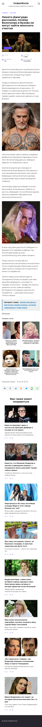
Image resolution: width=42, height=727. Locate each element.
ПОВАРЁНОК (21, 3)
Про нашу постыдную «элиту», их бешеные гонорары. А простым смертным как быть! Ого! (19, 544)
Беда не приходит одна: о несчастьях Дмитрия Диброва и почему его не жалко (19, 427)
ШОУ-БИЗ (8, 48)
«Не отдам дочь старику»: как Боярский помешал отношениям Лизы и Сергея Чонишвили (19, 661)
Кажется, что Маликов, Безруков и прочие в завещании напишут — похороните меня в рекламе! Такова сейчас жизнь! (21, 466)
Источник (6, 313)
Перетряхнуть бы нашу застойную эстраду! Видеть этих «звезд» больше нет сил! (20, 506)
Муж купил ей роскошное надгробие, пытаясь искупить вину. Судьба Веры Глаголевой (20, 622)
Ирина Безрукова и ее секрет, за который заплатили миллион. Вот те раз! (21, 699)
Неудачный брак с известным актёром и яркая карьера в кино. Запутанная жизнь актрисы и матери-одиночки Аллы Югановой (20, 583)
